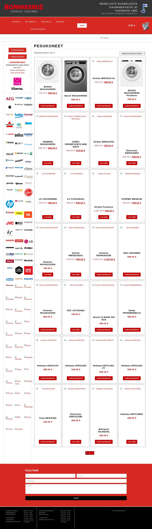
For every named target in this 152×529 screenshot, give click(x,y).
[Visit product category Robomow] (28, 300)
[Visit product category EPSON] (28, 161)
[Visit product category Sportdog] (19, 360)
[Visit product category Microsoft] (28, 254)
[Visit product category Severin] (19, 336)
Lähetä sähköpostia (17, 70)
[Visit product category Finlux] (19, 167)
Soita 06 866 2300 (17, 73)
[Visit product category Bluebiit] (19, 126)
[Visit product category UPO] (19, 408)
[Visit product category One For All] (28, 270)
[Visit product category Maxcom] (10, 254)
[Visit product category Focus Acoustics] (28, 169)
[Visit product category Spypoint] (28, 360)
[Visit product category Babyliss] (28, 105)
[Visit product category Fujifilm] (10, 176)
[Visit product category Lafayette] (10, 240)
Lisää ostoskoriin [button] (48, 106)
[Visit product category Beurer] (28, 114)
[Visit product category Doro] (28, 153)
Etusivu (16, 22)
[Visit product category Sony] (10, 360)
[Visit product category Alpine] (19, 98)
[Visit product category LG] (28, 241)
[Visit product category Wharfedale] (28, 408)
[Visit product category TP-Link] (10, 396)
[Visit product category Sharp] (28, 336)
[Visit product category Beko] (19, 115)
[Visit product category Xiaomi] (28, 420)
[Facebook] (103, 25)
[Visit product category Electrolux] (10, 160)
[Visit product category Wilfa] (19, 420)
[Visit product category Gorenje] (10, 183)
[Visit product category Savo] (28, 324)
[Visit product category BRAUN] (19, 135)
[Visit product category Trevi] (19, 396)
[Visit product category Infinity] (28, 201)
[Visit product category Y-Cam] (10, 432)
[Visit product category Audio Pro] (19, 104)
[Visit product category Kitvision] (19, 229)
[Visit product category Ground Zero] (28, 183)
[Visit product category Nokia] (10, 268)
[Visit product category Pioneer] (10, 285)
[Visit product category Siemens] (10, 348)
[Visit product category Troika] (10, 408)
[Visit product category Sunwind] (10, 372)
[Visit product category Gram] (19, 183)
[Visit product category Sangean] (19, 324)
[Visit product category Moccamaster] (19, 260)
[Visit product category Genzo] (28, 177)
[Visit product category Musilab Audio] (28, 260)
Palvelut (46, 22)
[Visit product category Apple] (10, 107)
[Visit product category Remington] (10, 300)
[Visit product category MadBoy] (28, 248)
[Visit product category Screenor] (10, 336)
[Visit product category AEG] (10, 98)
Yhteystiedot (38, 29)
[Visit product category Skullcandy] (19, 348)
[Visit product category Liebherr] (10, 247)
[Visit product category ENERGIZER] (19, 160)
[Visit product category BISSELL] (10, 124)
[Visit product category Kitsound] (10, 232)
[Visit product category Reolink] (19, 300)
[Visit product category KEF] (19, 223)
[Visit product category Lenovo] (19, 240)
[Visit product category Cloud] (10, 153)
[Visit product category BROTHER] (28, 135)
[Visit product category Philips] (28, 279)
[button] (3, 25)
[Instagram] (113, 25)
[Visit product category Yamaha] (19, 432)
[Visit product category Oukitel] (19, 279)
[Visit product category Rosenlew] (19, 312)
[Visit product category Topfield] (28, 384)
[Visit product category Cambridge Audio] (19, 143)
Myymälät (31, 22)
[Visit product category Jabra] (19, 213)
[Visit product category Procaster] (28, 288)
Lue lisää (47, 163)
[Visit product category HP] (10, 204)
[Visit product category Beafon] (10, 114)
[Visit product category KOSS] (28, 230)
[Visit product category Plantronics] (19, 288)
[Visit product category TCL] (28, 372)
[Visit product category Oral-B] (10, 279)
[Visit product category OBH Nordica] (19, 270)
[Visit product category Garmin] (19, 176)
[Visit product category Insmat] (10, 212)
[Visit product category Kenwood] (28, 222)
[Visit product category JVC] (10, 223)
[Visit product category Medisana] (19, 254)
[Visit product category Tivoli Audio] (19, 384)
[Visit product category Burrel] (10, 142)
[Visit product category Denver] (19, 153)
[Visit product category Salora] (28, 312)
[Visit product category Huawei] (19, 201)
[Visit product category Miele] (10, 261)
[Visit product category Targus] (19, 372)
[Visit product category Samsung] (10, 324)
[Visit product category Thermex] (10, 384)
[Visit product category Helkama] (10, 189)
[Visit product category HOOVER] (28, 192)
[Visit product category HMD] (19, 190)
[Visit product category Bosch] (10, 134)
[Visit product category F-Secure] (10, 168)
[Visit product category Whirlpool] (10, 420)
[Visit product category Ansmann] (28, 98)
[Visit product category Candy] (28, 144)
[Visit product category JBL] (28, 215)
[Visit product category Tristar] (28, 396)
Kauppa (60, 22)
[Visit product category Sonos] (28, 348)
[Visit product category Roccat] (10, 312)
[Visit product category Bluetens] (28, 123)
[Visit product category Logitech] (19, 248)
